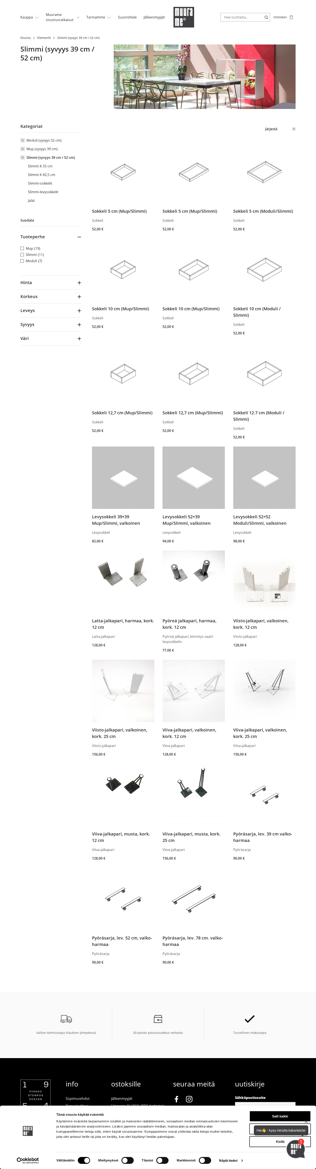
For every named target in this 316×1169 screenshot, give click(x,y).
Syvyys (27, 324)
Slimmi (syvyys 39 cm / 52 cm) (50, 157)
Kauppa (26, 17)
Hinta (26, 282)
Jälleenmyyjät (154, 17)
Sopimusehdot (78, 1098)
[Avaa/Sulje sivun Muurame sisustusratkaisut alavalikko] (78, 17)
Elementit (44, 38)
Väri (24, 338)
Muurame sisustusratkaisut (60, 17)
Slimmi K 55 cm (40, 166)
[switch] (127, 1160)
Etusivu (25, 38)
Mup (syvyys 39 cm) (42, 149)
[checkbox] (50, 248)
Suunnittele (127, 17)
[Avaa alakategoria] (22, 140)
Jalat (31, 200)
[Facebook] (176, 1100)
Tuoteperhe (32, 237)
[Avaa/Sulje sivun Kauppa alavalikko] (37, 17)
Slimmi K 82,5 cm (41, 174)
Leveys (27, 310)
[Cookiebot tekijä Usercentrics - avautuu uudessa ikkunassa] (28, 1160)
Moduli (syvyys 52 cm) (43, 140)
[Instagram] (189, 1100)
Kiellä (280, 1141)
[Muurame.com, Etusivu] (183, 17)
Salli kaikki (280, 1116)
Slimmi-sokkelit (40, 183)
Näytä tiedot (228, 1160)
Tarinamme (95, 17)
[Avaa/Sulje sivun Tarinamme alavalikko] (109, 17)
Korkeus (29, 296)
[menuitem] (29, 17)
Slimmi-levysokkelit (43, 192)
